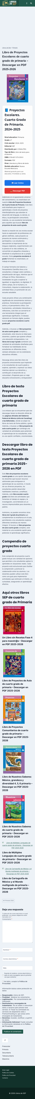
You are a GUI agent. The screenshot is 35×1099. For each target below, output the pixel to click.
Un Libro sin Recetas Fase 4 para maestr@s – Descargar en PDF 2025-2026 (17, 641)
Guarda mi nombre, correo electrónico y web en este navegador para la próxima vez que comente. (17, 975)
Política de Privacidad (8, 1075)
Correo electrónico (10, 959)
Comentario (7, 919)
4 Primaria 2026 (8, 900)
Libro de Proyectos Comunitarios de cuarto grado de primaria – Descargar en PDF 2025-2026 (15, 734)
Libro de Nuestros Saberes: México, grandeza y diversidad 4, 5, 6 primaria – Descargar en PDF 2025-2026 (17, 783)
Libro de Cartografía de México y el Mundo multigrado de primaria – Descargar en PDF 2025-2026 (15, 885)
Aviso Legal (5, 1070)
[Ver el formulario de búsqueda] (31, 3)
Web (4, 968)
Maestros (5, 1059)
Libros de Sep (6, 47)
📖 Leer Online (18, 183)
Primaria (14, 47)
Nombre (6, 950)
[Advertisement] (17, 25)
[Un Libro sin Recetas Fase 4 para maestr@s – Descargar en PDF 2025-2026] (17, 620)
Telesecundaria (8, 1056)
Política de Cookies (8, 1072)
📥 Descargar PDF (17, 191)
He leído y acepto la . (14, 982)
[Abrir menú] (26, 3)
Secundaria (6, 1053)
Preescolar (6, 1046)
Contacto (5, 1078)
